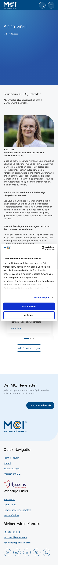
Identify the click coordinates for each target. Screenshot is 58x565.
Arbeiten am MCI (12, 473)
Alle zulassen (29, 306)
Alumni (7, 463)
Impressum (9, 499)
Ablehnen (29, 315)
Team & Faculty (11, 457)
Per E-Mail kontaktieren (15, 537)
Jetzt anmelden (38, 405)
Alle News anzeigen (29, 348)
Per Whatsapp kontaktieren (17, 542)
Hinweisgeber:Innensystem (17, 509)
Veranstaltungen (12, 468)
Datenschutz (10, 504)
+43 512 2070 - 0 (12, 531)
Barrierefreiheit (11, 515)
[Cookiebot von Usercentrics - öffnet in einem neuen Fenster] (42, 248)
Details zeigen (41, 297)
